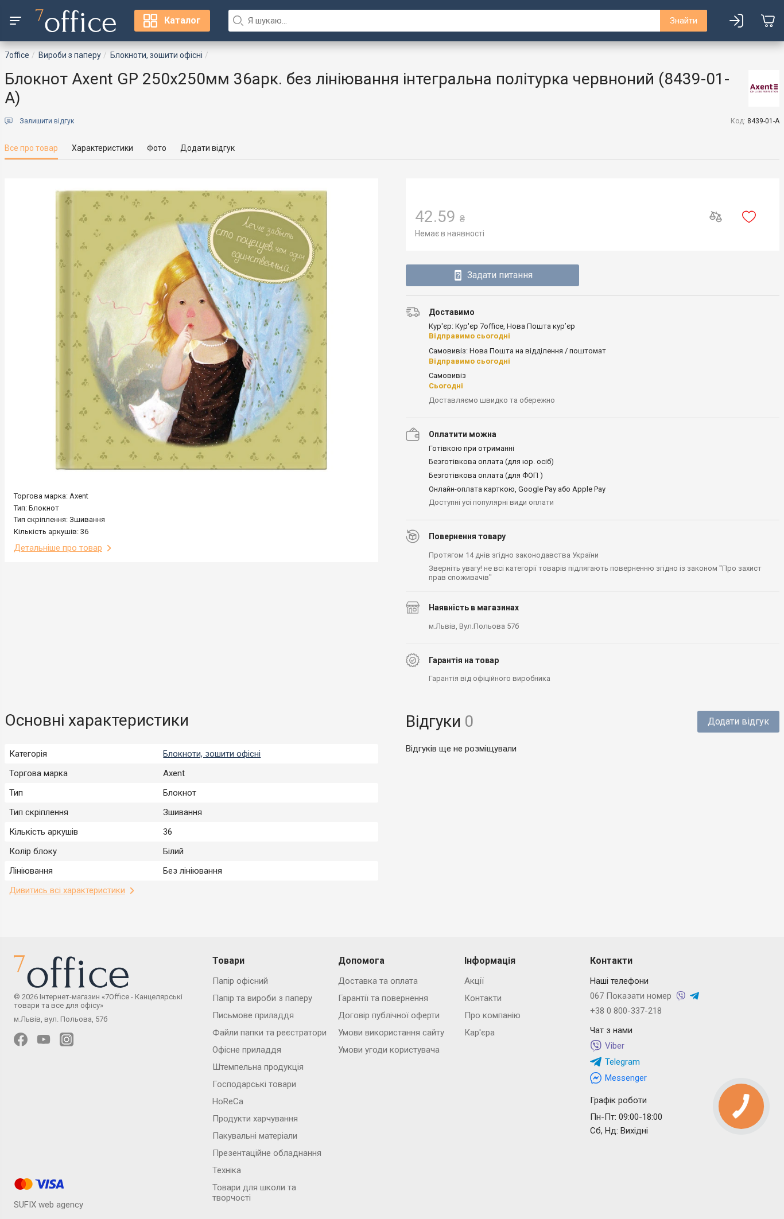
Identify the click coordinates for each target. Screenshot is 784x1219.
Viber (614, 1046)
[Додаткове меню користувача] (15, 21)
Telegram (622, 1062)
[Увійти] (736, 21)
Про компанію (492, 1015)
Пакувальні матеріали (254, 1136)
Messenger (626, 1078)
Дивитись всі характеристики (67, 890)
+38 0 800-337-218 (626, 1011)
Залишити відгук (47, 121)
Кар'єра (479, 1032)
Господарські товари (254, 1084)
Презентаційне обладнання (266, 1153)
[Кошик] (767, 21)
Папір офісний (240, 981)
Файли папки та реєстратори (269, 1032)
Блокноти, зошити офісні (212, 754)
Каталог (182, 20)
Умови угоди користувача (389, 1050)
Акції (474, 981)
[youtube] (44, 1039)
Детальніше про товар (58, 548)
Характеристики (102, 148)
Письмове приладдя (253, 1015)
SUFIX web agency (48, 1204)
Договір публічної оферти (389, 1015)
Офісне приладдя (246, 1050)
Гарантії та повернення (383, 998)
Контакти (483, 998)
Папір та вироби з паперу (262, 998)
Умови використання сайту (391, 1032)
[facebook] (21, 1039)
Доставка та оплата (378, 981)
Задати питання (500, 275)
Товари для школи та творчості (254, 1192)
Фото (156, 148)
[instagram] (66, 1039)
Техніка (226, 1170)
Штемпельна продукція (258, 1067)
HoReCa (227, 1101)
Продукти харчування (255, 1118)
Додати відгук (207, 148)
